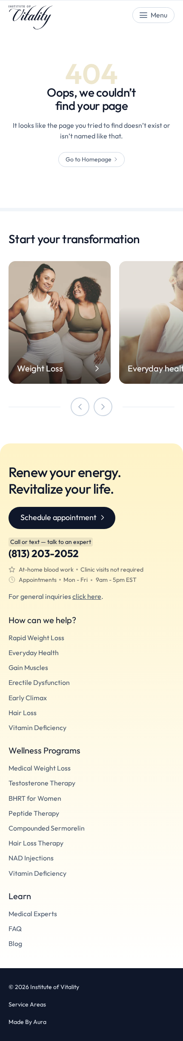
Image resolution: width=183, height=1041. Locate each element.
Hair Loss (23, 713)
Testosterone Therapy (42, 783)
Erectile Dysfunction (39, 683)
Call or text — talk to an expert (50, 542)
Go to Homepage (89, 159)
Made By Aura (27, 1022)
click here (86, 596)
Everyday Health (34, 653)
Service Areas (27, 1004)
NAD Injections (31, 858)
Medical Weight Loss (40, 768)
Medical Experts (33, 914)
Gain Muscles (28, 668)
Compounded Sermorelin (47, 828)
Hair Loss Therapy (36, 843)
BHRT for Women (35, 798)
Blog (15, 944)
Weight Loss (40, 368)
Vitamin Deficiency (37, 728)
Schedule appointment (58, 517)
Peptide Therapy (34, 813)
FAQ (15, 929)
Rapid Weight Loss (36, 638)
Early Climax (28, 698)
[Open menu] (153, 15)
